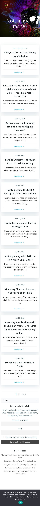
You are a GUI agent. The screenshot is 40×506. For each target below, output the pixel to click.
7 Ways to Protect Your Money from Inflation (20, 464)
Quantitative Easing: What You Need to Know (20, 461)
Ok (21, 503)
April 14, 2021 (20, 219)
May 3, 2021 (20, 185)
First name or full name (20, 420)
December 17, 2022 (20, 48)
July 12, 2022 (20, 81)
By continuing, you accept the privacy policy (21, 437)
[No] (37, 498)
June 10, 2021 (20, 119)
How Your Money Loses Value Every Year (20, 468)
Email (20, 429)
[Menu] (35, 5)
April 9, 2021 (20, 252)
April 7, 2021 (20, 318)
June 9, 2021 (20, 155)
